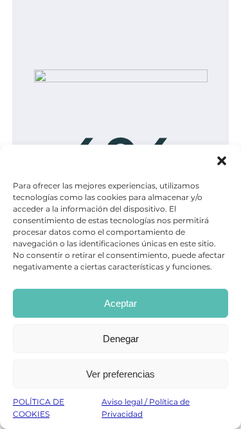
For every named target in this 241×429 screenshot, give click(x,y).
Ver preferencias (120, 374)
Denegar (121, 338)
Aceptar (120, 303)
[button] (221, 160)
